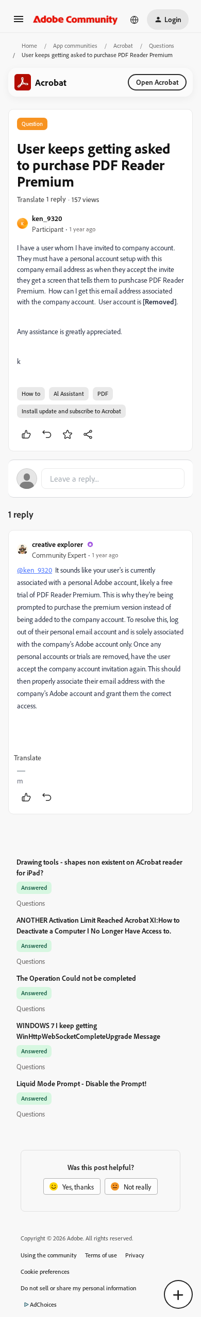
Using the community (49, 1255)
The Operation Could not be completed (76, 978)
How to (31, 393)
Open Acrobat (157, 82)
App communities (75, 45)
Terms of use (101, 1255)
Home (29, 45)
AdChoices (43, 1304)
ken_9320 (47, 218)
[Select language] (134, 19)
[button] (18, 22)
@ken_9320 (34, 569)
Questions (161, 45)
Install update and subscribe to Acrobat (71, 411)
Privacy (134, 1255)
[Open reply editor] (100, 478)
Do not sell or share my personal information (79, 1288)
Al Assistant (69, 393)
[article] (100, 672)
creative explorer (57, 544)
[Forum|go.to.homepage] (75, 19)
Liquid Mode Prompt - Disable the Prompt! (81, 1083)
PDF (102, 393)
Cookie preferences (45, 1271)
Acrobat (123, 45)
